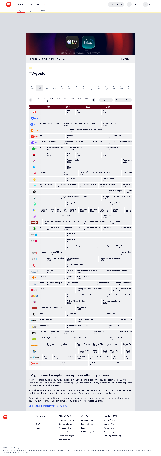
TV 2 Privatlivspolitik (67, 432)
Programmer (32, 11)
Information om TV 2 (89, 420)
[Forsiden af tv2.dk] (8, 4)
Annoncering (109, 432)
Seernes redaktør (65, 424)
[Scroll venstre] (30, 100)
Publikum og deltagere (90, 432)
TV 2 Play (43, 11)
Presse (83, 428)
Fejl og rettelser (65, 428)
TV (44, 4)
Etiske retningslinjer (66, 420)
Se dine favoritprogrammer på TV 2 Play (48, 406)
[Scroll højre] (93, 100)
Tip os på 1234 (109, 420)
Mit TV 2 (39, 424)
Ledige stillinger (87, 424)
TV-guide (21, 11)
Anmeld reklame (65, 440)
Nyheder (21, 4)
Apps (38, 428)
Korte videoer (54, 11)
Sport (30, 4)
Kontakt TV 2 (109, 424)
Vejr (38, 4)
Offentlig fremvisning (112, 436)
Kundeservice (109, 428)
